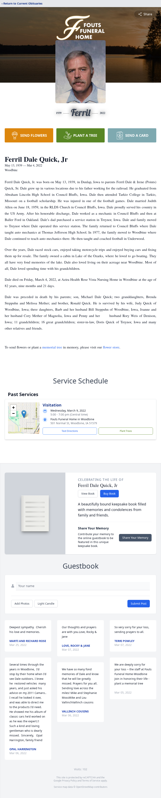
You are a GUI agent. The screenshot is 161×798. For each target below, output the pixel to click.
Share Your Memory (135, 537)
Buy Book (109, 493)
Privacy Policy (69, 780)
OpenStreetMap (84, 787)
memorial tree (52, 347)
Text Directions (70, 431)
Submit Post (138, 603)
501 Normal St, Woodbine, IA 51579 (73, 423)
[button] (23, 414)
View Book (87, 493)
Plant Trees (126, 431)
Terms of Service (91, 780)
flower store (111, 347)
